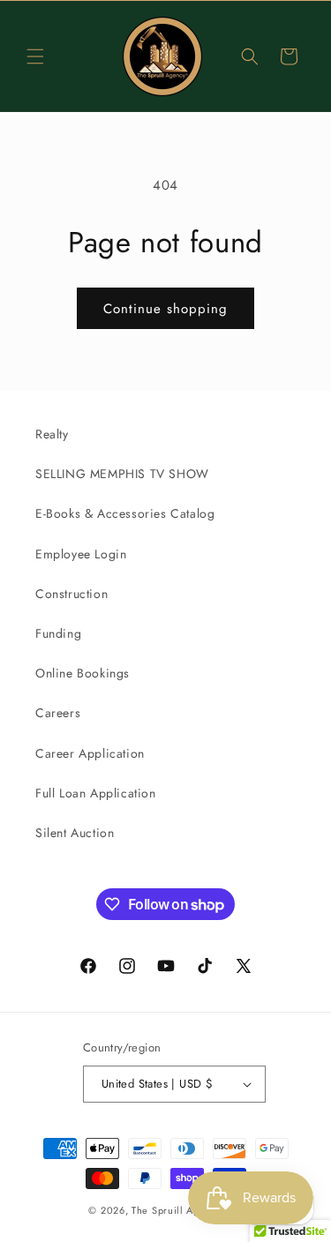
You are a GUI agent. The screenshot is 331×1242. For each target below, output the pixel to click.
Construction (71, 593)
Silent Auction (74, 833)
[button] (35, 56)
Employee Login (80, 554)
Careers (57, 713)
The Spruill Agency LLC (187, 1210)
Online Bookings (82, 673)
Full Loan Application (95, 793)
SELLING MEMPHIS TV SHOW (122, 474)
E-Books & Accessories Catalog (124, 513)
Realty (52, 434)
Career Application (90, 753)
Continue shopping (165, 308)
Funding (58, 633)
